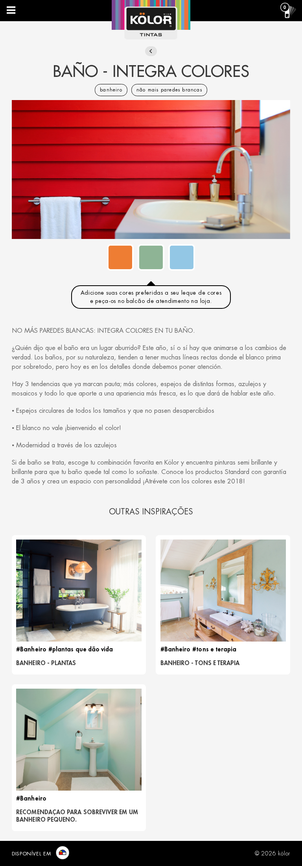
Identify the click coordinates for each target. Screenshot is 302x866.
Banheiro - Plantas (46, 663)
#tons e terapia (214, 650)
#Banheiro (31, 650)
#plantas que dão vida (80, 650)
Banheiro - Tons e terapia (200, 663)
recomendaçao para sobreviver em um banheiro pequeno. (77, 816)
